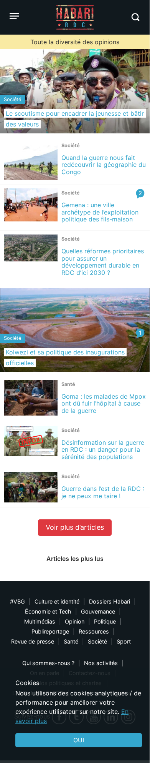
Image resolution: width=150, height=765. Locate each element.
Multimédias (39, 621)
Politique (105, 621)
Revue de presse (32, 641)
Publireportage (50, 631)
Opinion (74, 621)
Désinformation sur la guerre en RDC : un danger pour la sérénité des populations (102, 450)
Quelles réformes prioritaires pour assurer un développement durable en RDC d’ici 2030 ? (102, 261)
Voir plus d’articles (75, 527)
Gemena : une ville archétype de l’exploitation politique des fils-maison (99, 212)
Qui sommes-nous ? (48, 663)
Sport (124, 641)
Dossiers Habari (109, 601)
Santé (71, 641)
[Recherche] (135, 17)
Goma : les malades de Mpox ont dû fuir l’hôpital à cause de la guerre (103, 403)
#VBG (17, 601)
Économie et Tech (48, 611)
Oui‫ (78, 740)
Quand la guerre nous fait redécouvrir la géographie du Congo (103, 165)
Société (97, 641)
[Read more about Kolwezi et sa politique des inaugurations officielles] (75, 330)
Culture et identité (57, 601)
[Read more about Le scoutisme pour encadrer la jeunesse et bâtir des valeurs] (75, 91)
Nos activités (101, 663)
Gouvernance (98, 611)
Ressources (94, 631)
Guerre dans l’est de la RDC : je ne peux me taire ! (102, 492)
